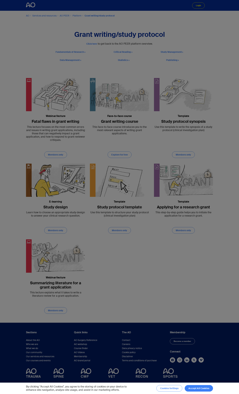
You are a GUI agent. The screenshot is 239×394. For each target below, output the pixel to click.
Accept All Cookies (198, 388)
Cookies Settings (169, 388)
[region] (119, 388)
